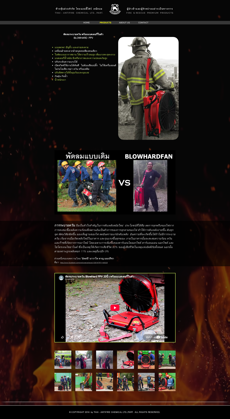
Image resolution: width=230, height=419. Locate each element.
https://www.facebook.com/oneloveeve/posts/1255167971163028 (84, 263)
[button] (62, 360)
